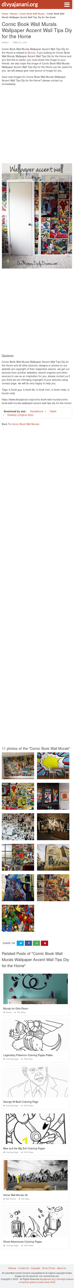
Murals (5, 42)
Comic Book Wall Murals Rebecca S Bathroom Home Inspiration (34, 836)
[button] (66, 4)
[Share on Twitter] (20, 943)
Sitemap (12, 1268)
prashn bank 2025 (46, 1282)
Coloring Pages (12, 1059)
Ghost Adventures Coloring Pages (22, 1241)
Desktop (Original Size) (20, 415)
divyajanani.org (20, 4)
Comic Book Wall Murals (25, 424)
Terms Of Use (48, 1268)
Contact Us (23, 1268)
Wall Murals (11, 1199)
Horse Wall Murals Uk (15, 1195)
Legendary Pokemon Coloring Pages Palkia (28, 1055)
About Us (61, 1268)
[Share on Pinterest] (44, 943)
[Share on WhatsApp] (36, 943)
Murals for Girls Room (15, 1008)
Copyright (35, 1268)
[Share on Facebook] (28, 943)
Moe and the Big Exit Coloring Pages (24, 1148)
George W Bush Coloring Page (20, 1101)
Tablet (52, 411)
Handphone (36, 411)
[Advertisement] (37, 125)
